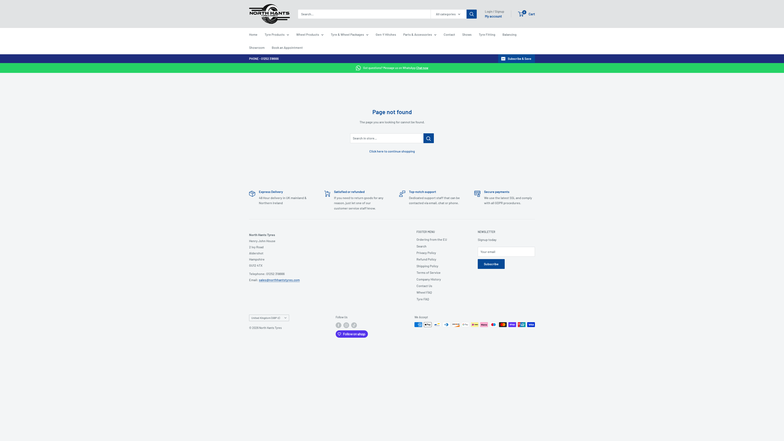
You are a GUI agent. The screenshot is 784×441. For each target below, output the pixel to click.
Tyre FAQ (422, 299)
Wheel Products (307, 34)
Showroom (257, 47)
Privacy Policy (426, 253)
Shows (467, 34)
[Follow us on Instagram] (346, 325)
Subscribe (491, 264)
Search (421, 246)
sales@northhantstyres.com (279, 280)
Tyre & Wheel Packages (347, 34)
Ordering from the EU (431, 239)
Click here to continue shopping (392, 151)
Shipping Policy (427, 266)
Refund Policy (426, 259)
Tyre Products (275, 34)
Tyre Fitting (487, 34)
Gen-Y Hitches (386, 34)
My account (493, 16)
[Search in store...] (428, 138)
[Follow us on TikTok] (354, 325)
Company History (428, 279)
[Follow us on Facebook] (338, 325)
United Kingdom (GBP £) (265, 318)
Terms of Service (428, 272)
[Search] (472, 14)
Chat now (422, 68)
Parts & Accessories (417, 34)
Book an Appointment (287, 47)
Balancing (509, 34)
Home (253, 34)
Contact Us (424, 286)
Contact (449, 34)
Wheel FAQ (424, 292)
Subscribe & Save (519, 58)
